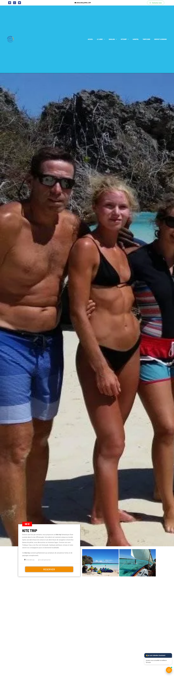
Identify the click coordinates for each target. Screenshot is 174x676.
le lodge (100, 39)
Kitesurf (124, 39)
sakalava (112, 39)
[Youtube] (19, 2)
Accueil (90, 39)
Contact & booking (160, 39)
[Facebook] (9, 2)
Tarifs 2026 (146, 39)
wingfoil (136, 39)
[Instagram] (14, 2)
